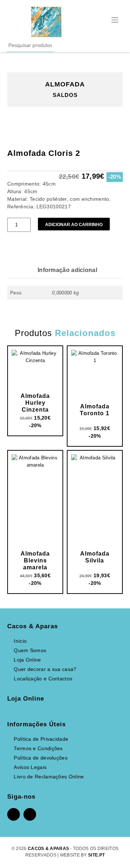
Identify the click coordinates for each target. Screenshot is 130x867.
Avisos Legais (30, 767)
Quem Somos (30, 650)
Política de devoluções (41, 758)
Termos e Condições (38, 748)
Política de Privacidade (41, 739)
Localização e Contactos (43, 678)
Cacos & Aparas (48, 848)
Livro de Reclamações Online (49, 776)
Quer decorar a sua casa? (45, 669)
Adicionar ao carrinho (74, 224)
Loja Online (27, 660)
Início (20, 641)
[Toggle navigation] (114, 19)
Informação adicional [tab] (67, 270)
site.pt (96, 855)
